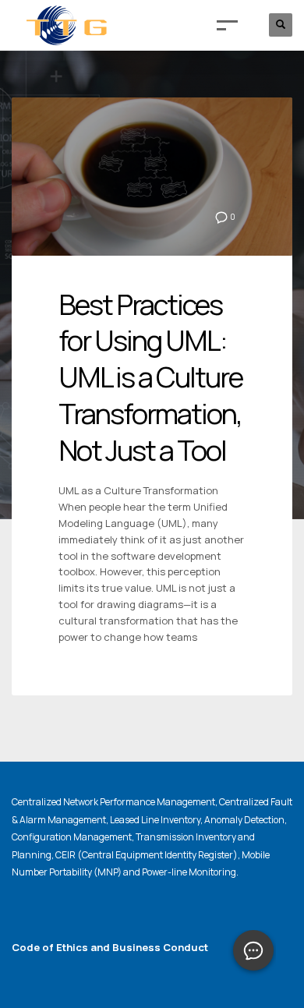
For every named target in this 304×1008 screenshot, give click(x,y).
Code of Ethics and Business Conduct (110, 947)
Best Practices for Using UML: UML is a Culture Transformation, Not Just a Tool (150, 377)
